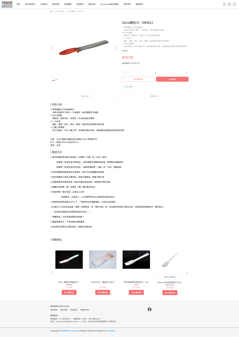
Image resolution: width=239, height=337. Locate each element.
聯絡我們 (139, 4)
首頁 (18, 4)
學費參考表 (84, 310)
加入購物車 (138, 79)
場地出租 (91, 4)
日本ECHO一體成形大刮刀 (102, 282)
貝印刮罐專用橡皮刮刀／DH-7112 (136, 283)
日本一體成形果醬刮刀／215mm (69, 283)
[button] (115, 47)
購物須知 (55, 4)
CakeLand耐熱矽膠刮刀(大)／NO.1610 (170, 283)
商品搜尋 (53, 310)
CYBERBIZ (111, 330)
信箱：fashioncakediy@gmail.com (64, 321)
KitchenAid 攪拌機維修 (109, 4)
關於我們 (127, 4)
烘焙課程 (79, 4)
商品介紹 (85, 96)
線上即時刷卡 (30, 4)
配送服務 (67, 4)
